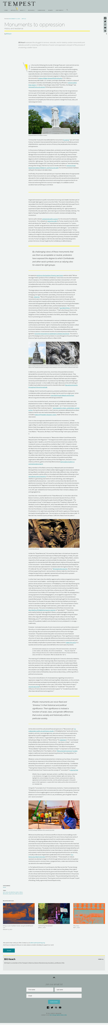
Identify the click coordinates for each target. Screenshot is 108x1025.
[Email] (105, 27)
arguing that (74, 770)
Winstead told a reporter (60, 569)
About (22, 10)
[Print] (105, 30)
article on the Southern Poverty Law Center (50, 275)
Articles (13, 10)
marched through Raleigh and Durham (62, 395)
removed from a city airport (36, 87)
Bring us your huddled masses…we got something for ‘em (18, 926)
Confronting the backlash (45, 926)
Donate (50, 10)
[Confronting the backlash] (54, 913)
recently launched (33, 686)
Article (24, 18)
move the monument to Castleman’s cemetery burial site (51, 333)
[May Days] (89, 913)
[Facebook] (105, 18)
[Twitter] (105, 21)
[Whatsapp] (105, 24)
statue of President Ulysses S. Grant (45, 414)
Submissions (41, 10)
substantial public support (50, 219)
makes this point (71, 642)
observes (37, 297)
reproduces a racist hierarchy (37, 476)
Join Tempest (59, 10)
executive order (52, 221)
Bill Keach (8, 34)
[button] (67, 10)
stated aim (63, 740)
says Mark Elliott (65, 308)
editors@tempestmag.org (37, 942)
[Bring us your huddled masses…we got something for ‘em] (19, 913)
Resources (31, 10)
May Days (76, 926)
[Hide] (106, 34)
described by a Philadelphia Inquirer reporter (41, 610)
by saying (66, 140)
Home (6, 10)
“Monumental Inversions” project (67, 751)
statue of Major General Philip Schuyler (50, 78)
